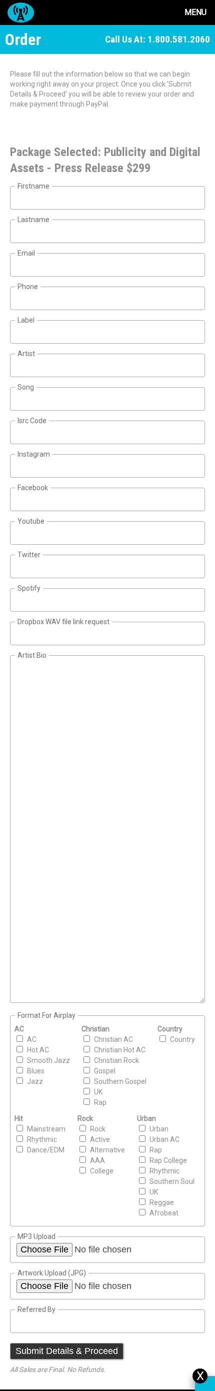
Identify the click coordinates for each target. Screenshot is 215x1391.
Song (26, 387)
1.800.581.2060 (179, 39)
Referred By (37, 1309)
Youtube (31, 521)
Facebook (33, 488)
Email (26, 253)
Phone (28, 287)
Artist (26, 354)
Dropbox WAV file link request (64, 622)
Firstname (34, 186)
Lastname (34, 220)
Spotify (29, 588)
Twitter (29, 555)
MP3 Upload (37, 1236)
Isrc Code (32, 421)
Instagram (34, 454)
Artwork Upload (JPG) (52, 1273)
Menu (195, 12)
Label (26, 320)
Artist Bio (32, 655)
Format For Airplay (47, 1015)
